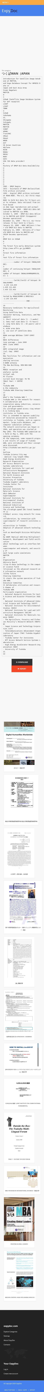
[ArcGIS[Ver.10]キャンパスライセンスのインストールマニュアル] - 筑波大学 (23, 1071)
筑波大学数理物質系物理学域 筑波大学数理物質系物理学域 (21, 821)
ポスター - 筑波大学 (19, 768)
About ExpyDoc (9, 1340)
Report (22, 669)
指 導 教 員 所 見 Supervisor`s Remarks (19, 1036)
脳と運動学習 (19, 983)
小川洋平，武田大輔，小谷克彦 (19, 874)
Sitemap (7, 1336)
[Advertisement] (22, 43)
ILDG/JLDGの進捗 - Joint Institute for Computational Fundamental (23, 1105)
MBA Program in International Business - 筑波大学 (22, 1191)
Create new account (11, 1373)
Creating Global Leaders (19, 1244)
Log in (6, 1369)
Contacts (7, 1344)
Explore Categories (10, 1332)
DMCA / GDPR (22, 1390)
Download (22, 662)
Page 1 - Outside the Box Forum (19, 1159)
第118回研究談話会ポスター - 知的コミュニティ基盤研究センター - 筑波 (23, 929)
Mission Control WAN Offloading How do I (20, 1297)
